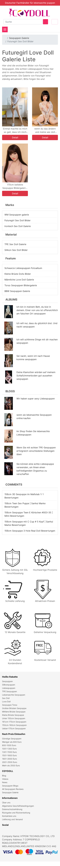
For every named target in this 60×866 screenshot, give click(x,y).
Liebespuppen (8, 688)
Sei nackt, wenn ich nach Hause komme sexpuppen (33, 358)
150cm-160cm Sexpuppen (14, 725)
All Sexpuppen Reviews (12, 789)
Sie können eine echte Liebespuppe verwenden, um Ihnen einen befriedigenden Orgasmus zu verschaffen (35, 469)
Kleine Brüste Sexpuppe (13, 715)
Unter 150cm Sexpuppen (13, 718)
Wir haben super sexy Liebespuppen (35, 398)
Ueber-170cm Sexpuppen (14, 728)
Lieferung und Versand (12, 819)
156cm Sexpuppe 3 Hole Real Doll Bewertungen (29, 530)
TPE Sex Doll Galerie (15, 244)
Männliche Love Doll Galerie (19, 279)
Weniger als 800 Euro (11, 742)
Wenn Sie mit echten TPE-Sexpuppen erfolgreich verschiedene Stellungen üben (36, 451)
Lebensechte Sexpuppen (13, 695)
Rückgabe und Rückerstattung (16, 812)
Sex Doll (5, 698)
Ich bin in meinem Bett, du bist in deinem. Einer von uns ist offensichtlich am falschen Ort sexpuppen (37, 310)
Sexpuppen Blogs (10, 785)
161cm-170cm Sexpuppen (14, 722)
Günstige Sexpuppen (11, 738)
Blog (4, 775)
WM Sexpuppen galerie (16, 214)
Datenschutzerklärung (12, 809)
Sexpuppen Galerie (19, 38)
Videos (5, 779)
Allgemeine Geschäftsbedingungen (18, 806)
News (4, 782)
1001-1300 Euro (9, 748)
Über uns (6, 802)
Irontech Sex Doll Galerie (17, 226)
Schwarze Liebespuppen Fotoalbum (23, 268)
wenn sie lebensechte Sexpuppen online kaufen (34, 416)
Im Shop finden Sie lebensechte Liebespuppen (33, 433)
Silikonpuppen (8, 684)
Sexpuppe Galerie (10, 792)
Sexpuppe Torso (9, 705)
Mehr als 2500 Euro (11, 765)
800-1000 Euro (9, 745)
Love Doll (6, 701)
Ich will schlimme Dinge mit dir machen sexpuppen (37, 341)
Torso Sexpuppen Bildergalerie (20, 285)
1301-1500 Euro (9, 752)
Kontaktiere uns (9, 816)
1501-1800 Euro (9, 755)
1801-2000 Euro (9, 759)
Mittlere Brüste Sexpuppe (13, 711)
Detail (15, 137)
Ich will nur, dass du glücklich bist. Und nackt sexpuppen (36, 325)
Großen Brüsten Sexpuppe (14, 708)
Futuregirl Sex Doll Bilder (17, 220)
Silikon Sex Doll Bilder (16, 250)
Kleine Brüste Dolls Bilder (17, 273)
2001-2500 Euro (9, 762)
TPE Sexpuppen (9, 691)
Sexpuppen (7, 681)
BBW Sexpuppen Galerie (17, 291)
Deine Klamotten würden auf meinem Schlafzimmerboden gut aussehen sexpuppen (35, 375)
